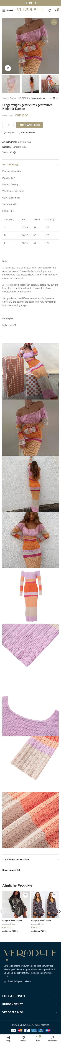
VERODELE (25, 1025)
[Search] (50, 10)
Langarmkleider (38, 98)
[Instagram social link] (26, 3)
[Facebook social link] (11, 153)
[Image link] (30, 955)
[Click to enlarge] (8, 68)
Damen (13, 98)
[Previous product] (50, 98)
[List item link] (30, 981)
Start (4, 98)
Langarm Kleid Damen (12, 921)
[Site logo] (31, 11)
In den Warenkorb (30, 125)
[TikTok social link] (35, 3)
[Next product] (57, 98)
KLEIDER (23, 98)
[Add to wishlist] (25, 895)
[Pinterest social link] (30, 3)
